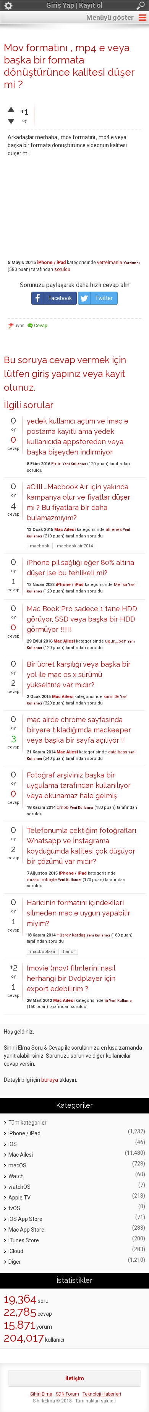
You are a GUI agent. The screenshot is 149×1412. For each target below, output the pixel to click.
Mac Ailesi (65, 529)
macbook (39, 546)
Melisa (120, 584)
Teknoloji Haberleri (102, 1394)
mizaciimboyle (42, 879)
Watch (16, 1176)
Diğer (14, 1262)
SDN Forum (67, 1394)
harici (68, 951)
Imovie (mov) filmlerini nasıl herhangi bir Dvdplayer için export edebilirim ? (71, 978)
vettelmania (109, 262)
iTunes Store (23, 1240)
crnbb (63, 807)
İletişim (74, 1378)
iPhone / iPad (51, 262)
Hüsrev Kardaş (71, 935)
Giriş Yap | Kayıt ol (74, 5)
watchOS (19, 1187)
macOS (17, 1165)
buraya (49, 1080)
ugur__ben (115, 641)
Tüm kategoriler (27, 1123)
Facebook (60, 298)
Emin (56, 463)
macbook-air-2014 (75, 546)
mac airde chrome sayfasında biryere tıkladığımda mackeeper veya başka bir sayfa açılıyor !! (79, 730)
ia (106, 1000)
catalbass (117, 752)
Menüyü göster (110, 17)
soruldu (62, 269)
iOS (12, 1144)
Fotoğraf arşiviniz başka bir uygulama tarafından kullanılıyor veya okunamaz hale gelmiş (79, 785)
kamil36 (111, 696)
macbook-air (42, 951)
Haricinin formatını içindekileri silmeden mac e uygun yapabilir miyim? (78, 913)
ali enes (114, 529)
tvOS (14, 1208)
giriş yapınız (56, 373)
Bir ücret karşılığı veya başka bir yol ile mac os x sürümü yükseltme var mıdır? (79, 674)
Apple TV (19, 1198)
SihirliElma (41, 1394)
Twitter (104, 298)
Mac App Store (26, 1230)
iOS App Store (25, 1219)
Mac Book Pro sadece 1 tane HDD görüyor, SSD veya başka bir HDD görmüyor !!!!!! (82, 619)
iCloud (15, 1251)
